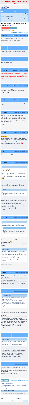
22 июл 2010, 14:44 (21, 70)
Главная (2, 16)
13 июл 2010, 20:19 (21, 35)
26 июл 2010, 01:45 (21, 85)
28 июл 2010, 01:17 (21, 99)
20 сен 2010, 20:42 (21, 334)
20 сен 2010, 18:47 (21, 151)
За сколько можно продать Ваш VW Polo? (14, 2)
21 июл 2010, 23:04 (21, 59)
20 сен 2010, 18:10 (21, 112)
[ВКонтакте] (10, 30)
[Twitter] (11, 30)
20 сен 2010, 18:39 (21, 132)
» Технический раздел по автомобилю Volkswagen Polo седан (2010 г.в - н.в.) (13, 19)
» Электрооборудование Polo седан (8, 20)
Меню (14, 11)
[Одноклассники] (13, 30)
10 (26, 32)
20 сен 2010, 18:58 (21, 217)
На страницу (14, 32)
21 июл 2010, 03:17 (21, 47)
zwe (10, 25)
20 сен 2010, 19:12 (21, 272)
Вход (26, 14)
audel (8, 25)
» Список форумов (9, 16)
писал (5, 275)
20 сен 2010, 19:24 (21, 291)
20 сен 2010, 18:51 (21, 162)
